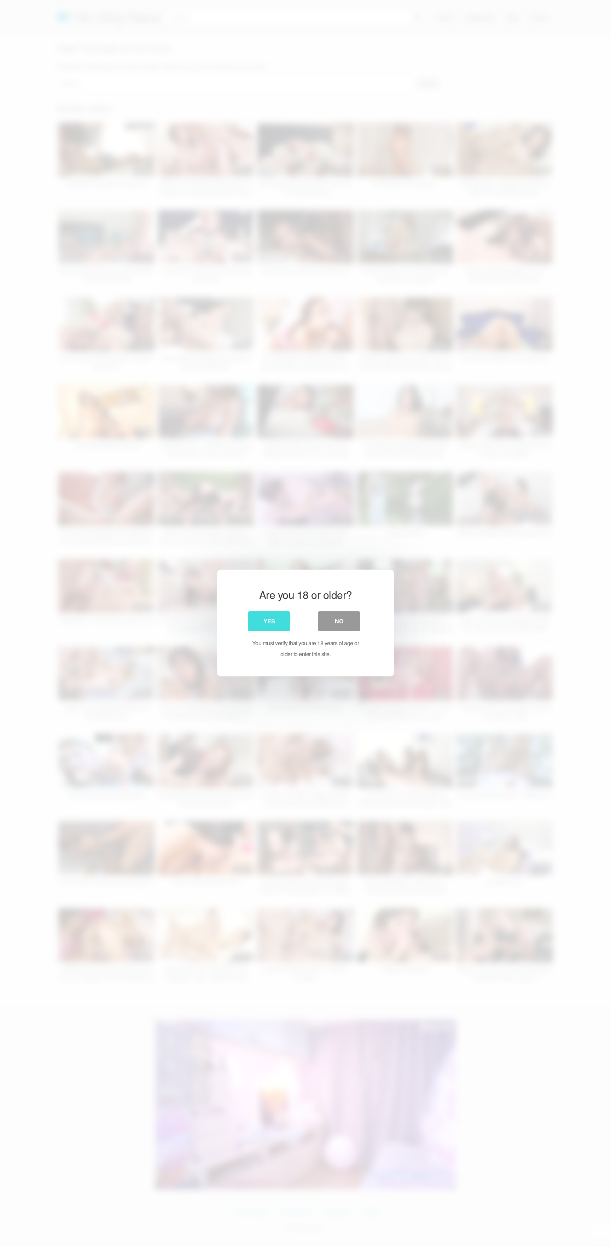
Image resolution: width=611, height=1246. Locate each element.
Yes (269, 621)
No (339, 621)
